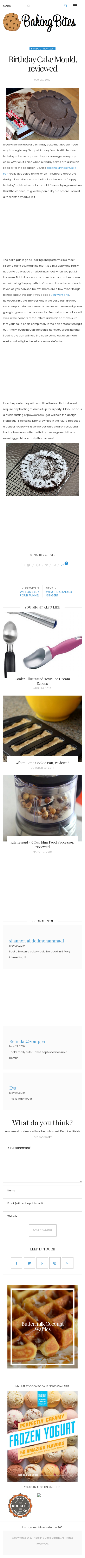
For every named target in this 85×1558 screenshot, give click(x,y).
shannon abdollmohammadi (36, 940)
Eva (12, 1087)
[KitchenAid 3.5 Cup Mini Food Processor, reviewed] (42, 808)
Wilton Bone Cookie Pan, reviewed (42, 762)
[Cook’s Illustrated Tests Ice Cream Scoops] (42, 645)
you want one (60, 295)
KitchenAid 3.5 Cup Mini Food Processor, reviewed (42, 844)
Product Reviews (42, 48)
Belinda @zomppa (27, 1040)
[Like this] (63, 565)
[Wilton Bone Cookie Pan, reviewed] (42, 729)
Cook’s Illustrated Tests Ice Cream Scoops (42, 681)
